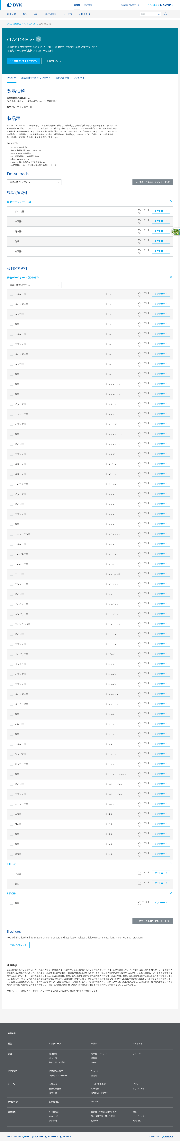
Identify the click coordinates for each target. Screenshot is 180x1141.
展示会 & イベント (99, 1053)
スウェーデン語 (23, 534)
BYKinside (95, 1101)
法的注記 (53, 1120)
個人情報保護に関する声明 (103, 1116)
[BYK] (26, 1137)
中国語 (18, 221)
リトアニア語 (21, 764)
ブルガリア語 (21, 654)
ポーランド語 (21, 704)
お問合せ (53, 1084)
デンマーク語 (21, 584)
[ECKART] (37, 1137)
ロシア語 (19, 314)
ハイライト (138, 1043)
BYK (9, 24)
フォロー (137, 1053)
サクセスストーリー (58, 1075)
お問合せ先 (54, 1101)
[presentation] (5, 78)
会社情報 (53, 1053)
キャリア (95, 1062)
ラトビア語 (20, 754)
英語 (17, 241)
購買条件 (95, 1120)
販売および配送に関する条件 (104, 1112)
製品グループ (55, 1043)
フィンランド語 (23, 624)
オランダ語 (20, 424)
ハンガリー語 (21, 614)
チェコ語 (19, 574)
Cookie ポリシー (56, 1116)
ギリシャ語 (20, 464)
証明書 (94, 1075)
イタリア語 (20, 404)
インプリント (139, 1116)
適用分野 (12, 1033)
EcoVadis (94, 1071)
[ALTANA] (167, 1137)
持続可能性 (13, 1071)
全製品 (94, 1043)
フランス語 (20, 344)
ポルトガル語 (21, 304)
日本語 (18, 231)
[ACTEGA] (65, 1137)
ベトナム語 (20, 664)
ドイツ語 (19, 211)
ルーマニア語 (21, 804)
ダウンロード (139, 1088)
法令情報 (95, 1088)
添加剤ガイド (19, 24)
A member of (153, 5)
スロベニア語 (21, 564)
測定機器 (88, 5)
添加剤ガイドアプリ (100, 1093)
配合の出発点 (55, 1088)
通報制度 (137, 1120)
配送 (135, 1112)
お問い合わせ (55, 61)
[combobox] (38, 39)
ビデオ (136, 1084)
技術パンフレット (18, 945)
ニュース (53, 1058)
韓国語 (18, 251)
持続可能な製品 (56, 1071)
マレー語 (19, 724)
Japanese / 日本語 (128, 5)
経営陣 (94, 1058)
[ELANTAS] (51, 1137)
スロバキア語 (21, 554)
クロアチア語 (21, 484)
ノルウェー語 (21, 604)
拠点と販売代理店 (57, 1062)
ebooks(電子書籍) (98, 1084)
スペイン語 (20, 294)
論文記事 (53, 1093)
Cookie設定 (54, 1112)
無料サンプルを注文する (25, 61)
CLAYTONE (31, 24)
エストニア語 (21, 414)
